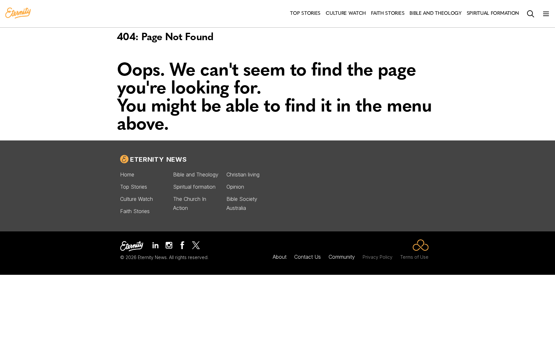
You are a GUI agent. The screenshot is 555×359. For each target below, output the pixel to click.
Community (342, 257)
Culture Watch (136, 199)
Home (127, 174)
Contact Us (307, 257)
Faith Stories (135, 211)
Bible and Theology (195, 174)
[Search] (530, 14)
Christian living (243, 174)
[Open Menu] (546, 14)
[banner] (18, 13)
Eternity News (158, 159)
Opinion (235, 187)
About (279, 257)
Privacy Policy (377, 257)
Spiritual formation (194, 187)
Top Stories (133, 187)
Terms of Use (414, 257)
